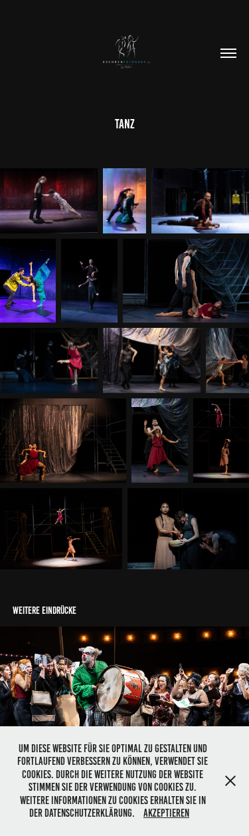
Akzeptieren (166, 813)
